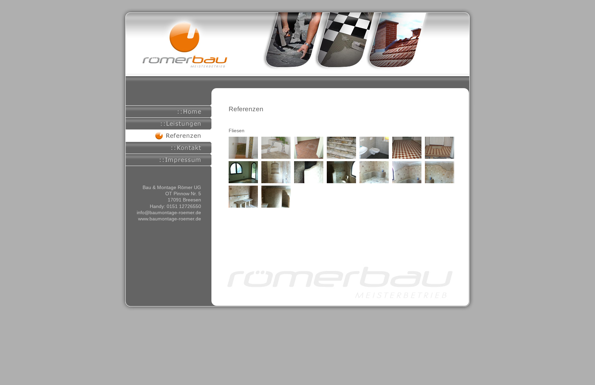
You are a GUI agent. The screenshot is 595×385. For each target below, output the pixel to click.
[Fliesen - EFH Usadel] (243, 181)
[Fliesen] (243, 157)
